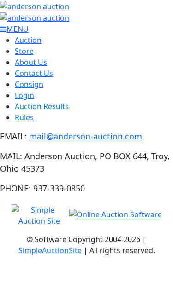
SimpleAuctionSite (50, 250)
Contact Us (34, 73)
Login (24, 95)
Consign (29, 84)
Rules (24, 117)
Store (24, 51)
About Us (31, 62)
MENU (17, 29)
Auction (28, 40)
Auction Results (42, 106)
